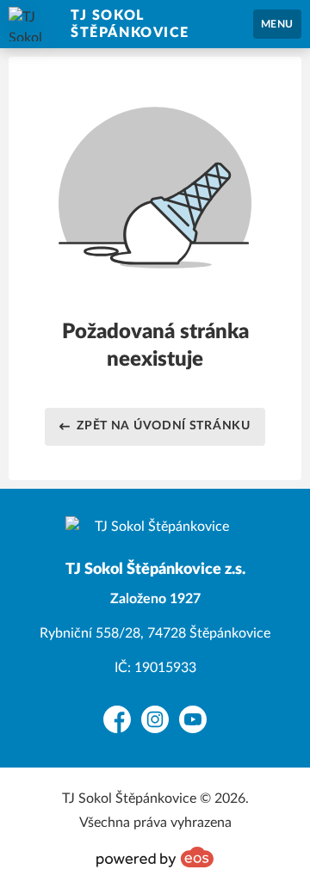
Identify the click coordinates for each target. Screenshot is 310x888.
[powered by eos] (155, 857)
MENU (277, 24)
